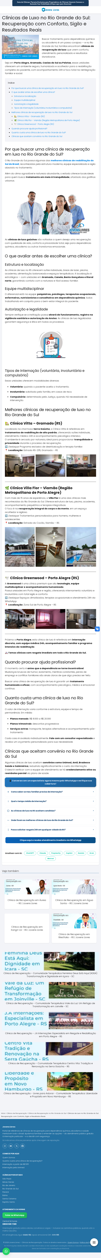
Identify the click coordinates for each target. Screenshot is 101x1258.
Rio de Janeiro (8, 1185)
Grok (92, 853)
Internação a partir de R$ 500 (15, 1164)
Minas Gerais (8, 1182)
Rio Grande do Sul (10, 1188)
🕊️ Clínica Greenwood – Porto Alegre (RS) (34, 124)
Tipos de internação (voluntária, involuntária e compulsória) (43, 107)
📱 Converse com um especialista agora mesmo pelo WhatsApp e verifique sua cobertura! (50, 782)
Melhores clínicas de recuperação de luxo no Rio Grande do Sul (41, 112)
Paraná (5, 1192)
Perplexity (55, 853)
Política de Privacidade (89, 1242)
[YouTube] (10, 1146)
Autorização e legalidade (26, 104)
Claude (43, 853)
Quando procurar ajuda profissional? (29, 128)
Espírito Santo (8, 1202)
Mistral (50, 858)
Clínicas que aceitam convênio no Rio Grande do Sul (36, 136)
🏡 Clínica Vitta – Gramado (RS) (29, 116)
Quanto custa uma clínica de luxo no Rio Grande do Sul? (38, 132)
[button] (6, 1251)
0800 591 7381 (9, 1224)
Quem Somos (8, 1157)
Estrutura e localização (25, 96)
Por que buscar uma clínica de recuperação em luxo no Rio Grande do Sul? (47, 88)
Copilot (69, 853)
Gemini (81, 853)
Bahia (5, 1195)
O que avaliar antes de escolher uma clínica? (33, 92)
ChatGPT (30, 853)
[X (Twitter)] (16, 1146)
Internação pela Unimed (13, 1167)
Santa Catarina (9, 1198)
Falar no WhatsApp (14, 1215)
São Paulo (6, 1178)
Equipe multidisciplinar (24, 100)
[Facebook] (22, 1146)
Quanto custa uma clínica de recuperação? (22, 1161)
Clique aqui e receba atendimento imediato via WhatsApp (50, 840)
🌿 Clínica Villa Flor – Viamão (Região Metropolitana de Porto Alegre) (47, 120)
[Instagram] (4, 1146)
